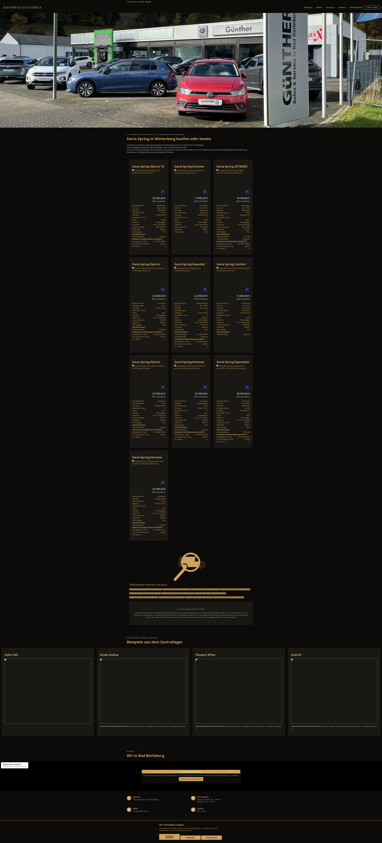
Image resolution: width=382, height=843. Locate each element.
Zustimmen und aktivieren (191, 779)
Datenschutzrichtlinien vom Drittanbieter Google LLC (214, 775)
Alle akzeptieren (211, 837)
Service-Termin (372, 7)
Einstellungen (190, 837)
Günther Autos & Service (22, 7)
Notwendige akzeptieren (169, 836)
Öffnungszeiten (356, 7)
